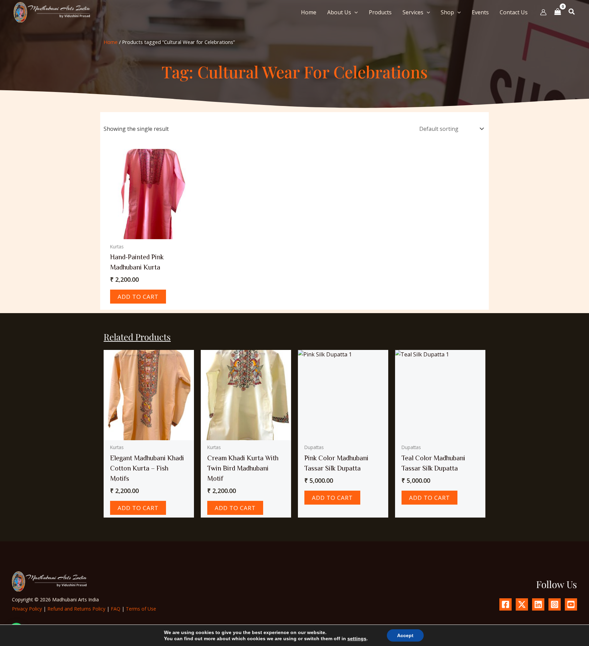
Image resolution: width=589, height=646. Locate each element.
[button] (354, 12)
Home (111, 42)
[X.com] (522, 604)
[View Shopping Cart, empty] (558, 12)
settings (356, 638)
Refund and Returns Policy (76, 608)
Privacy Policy (27, 608)
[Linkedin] (538, 604)
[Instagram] (554, 604)
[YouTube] (571, 604)
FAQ (115, 608)
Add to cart (138, 297)
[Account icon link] (543, 12)
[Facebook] (505, 604)
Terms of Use (141, 608)
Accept (405, 635)
